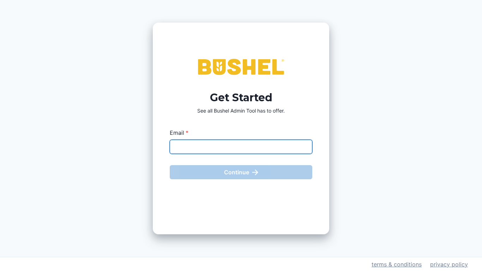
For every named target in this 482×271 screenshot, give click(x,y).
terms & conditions (397, 264)
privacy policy (449, 264)
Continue (236, 172)
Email (179, 132)
